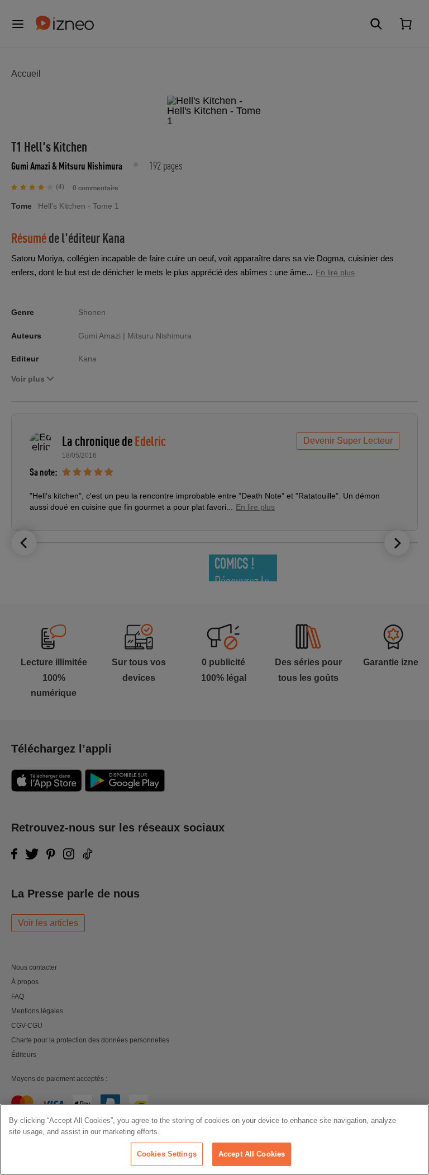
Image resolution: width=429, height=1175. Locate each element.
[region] (214, 1139)
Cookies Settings (167, 1154)
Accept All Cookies (251, 1154)
